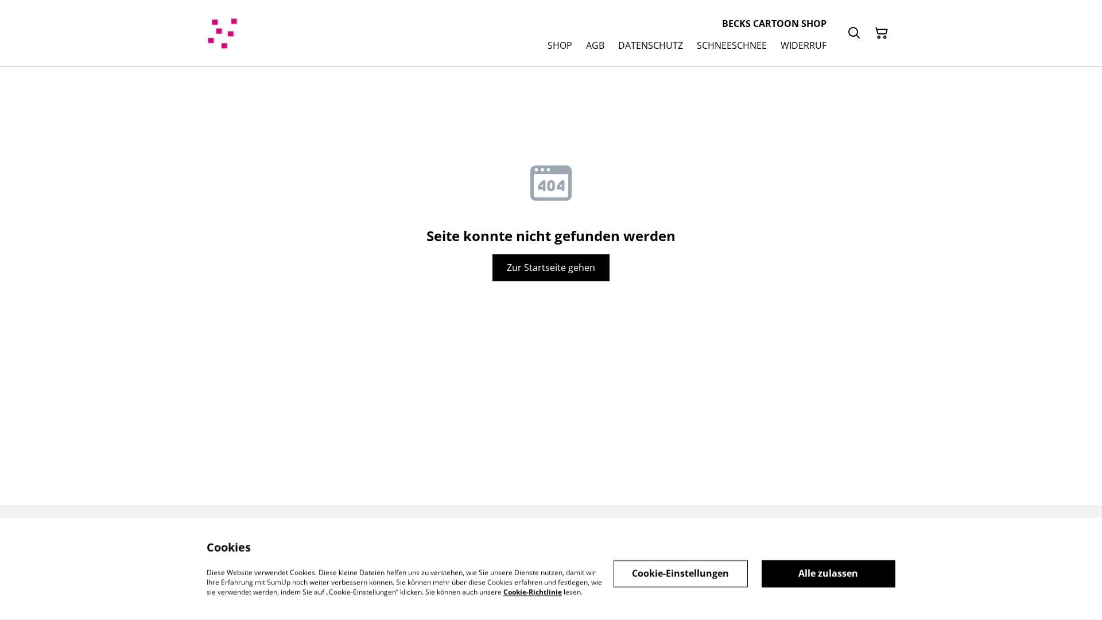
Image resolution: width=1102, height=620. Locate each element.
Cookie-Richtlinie (532, 591)
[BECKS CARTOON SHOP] (223, 33)
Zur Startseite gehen (551, 267)
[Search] (854, 33)
